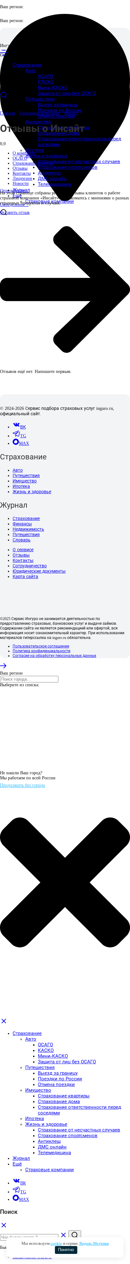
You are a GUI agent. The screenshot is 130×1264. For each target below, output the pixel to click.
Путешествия (26, 475)
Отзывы (21, 555)
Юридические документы (39, 571)
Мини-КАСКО (53, 87)
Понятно (66, 1249)
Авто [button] (30, 70)
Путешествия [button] (40, 99)
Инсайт (71, 113)
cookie (56, 1243)
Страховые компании (40, 113)
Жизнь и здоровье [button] (46, 155)
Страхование (26, 518)
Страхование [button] (27, 1033)
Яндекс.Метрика (94, 1243)
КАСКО (46, 82)
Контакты (23, 560)
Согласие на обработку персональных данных (54, 655)
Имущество (25, 481)
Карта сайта (25, 576)
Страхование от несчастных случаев (79, 161)
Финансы (22, 524)
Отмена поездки (56, 116)
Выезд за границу (58, 104)
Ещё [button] (17, 1164)
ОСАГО (45, 76)
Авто (18, 470)
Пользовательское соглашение (41, 646)
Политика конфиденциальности (41, 651)
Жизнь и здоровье (32, 491)
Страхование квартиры (64, 1095)
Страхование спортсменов (68, 167)
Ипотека (34, 150)
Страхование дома (59, 1101)
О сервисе (23, 549)
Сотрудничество (30, 566)
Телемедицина (54, 184)
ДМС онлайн (52, 178)
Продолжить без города (22, 785)
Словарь (22, 540)
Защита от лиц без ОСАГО (67, 93)
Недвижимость (28, 529)
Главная (7, 113)
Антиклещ (49, 172)
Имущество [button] (38, 121)
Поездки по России (60, 110)
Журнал (21, 189)
